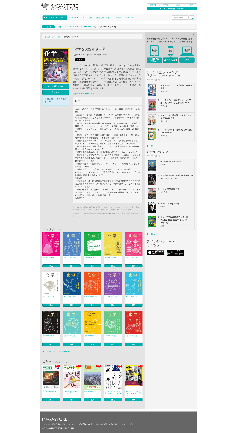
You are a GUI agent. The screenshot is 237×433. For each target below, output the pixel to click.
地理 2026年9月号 (90, 391)
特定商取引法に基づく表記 (89, 424)
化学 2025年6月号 (48, 257)
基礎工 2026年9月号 (49, 391)
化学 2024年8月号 (48, 336)
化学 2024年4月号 (131, 336)
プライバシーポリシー (70, 424)
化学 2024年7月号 (69, 336)
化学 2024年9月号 (131, 296)
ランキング (87, 17)
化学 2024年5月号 (110, 336)
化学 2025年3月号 (110, 257)
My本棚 (166, 5)
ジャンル (73, 17)
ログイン (153, 5)
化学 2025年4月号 (90, 257)
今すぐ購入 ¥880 (55, 86)
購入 (51, 266)
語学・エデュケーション (83, 93)
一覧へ (152, 146)
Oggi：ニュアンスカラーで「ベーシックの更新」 (78, 26)
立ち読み (55, 92)
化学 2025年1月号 (48, 296)
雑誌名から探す (103, 17)
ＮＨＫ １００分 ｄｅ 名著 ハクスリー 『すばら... (113, 392)
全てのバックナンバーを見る (57, 351)
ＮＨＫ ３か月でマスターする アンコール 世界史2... (133, 393)
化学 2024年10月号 (111, 296)
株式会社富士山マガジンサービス (121, 424)
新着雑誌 (117, 17)
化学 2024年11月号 (90, 296)
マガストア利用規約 (49, 424)
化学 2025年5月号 (69, 257)
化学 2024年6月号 (90, 336)
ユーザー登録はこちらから (173, 8)
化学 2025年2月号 (131, 257)
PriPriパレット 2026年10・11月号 (70, 392)
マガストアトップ (52, 37)
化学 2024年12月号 (70, 296)
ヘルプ (190, 5)
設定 (178, 5)
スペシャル (130, 17)
